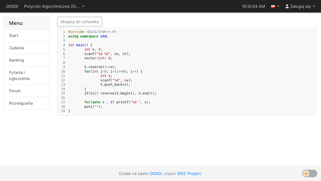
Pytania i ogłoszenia (19, 75)
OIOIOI (12, 6)
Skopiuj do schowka (79, 21)
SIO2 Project (189, 173)
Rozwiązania (21, 103)
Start (14, 35)
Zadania (16, 47)
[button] (54, 6)
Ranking (16, 60)
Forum (15, 90)
